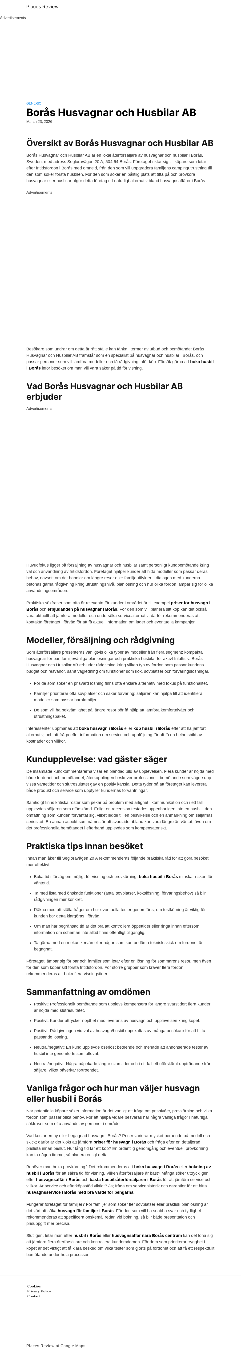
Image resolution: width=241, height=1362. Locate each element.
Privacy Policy (39, 1291)
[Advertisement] (120, 56)
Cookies (34, 1286)
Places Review (42, 6)
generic (33, 103)
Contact (33, 1296)
